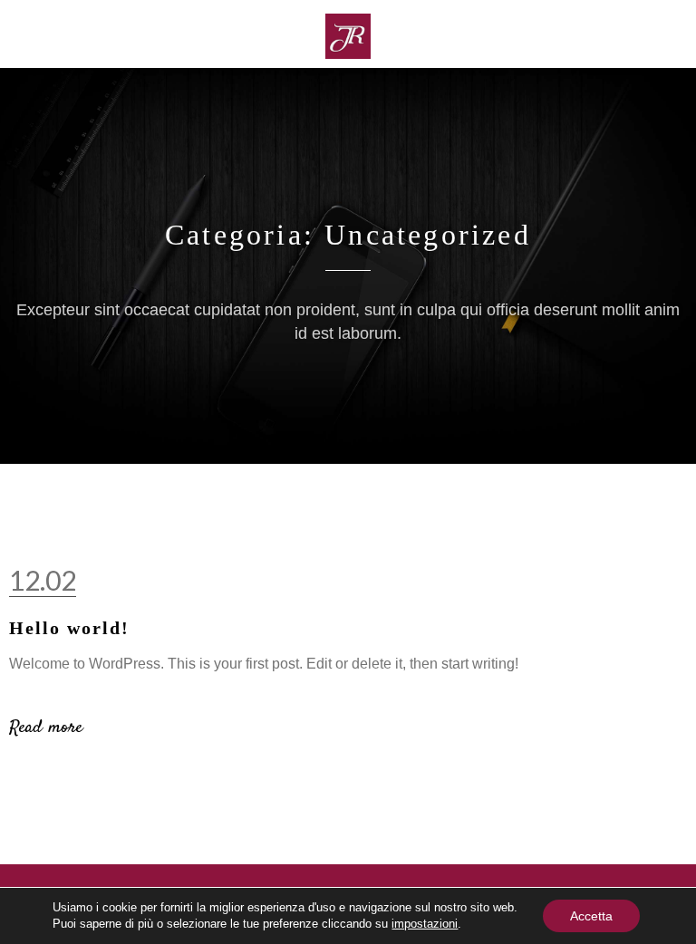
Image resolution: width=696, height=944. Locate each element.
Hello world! (69, 628)
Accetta (591, 916)
